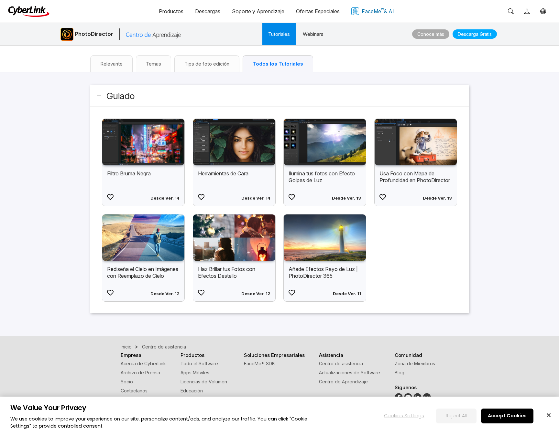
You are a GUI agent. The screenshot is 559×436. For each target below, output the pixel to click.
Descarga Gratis (475, 34)
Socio (127, 381)
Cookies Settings (404, 415)
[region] (279, 416)
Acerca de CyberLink (143, 363)
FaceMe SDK (259, 363)
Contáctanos (134, 390)
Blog (399, 372)
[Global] (543, 11)
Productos (171, 11)
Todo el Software (199, 363)
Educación (192, 390)
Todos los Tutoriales (278, 64)
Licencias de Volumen (204, 381)
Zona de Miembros (415, 363)
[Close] (549, 415)
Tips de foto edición (206, 64)
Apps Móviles (195, 372)
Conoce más (430, 34)
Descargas (207, 11)
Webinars (313, 34)
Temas (153, 64)
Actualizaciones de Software (349, 372)
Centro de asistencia (341, 363)
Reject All (456, 415)
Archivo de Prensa (140, 372)
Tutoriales (279, 34)
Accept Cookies (507, 415)
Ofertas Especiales (318, 11)
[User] (527, 11)
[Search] (511, 11)
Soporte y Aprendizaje (258, 11)
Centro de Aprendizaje (343, 381)
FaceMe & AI (378, 11)
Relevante (111, 64)
